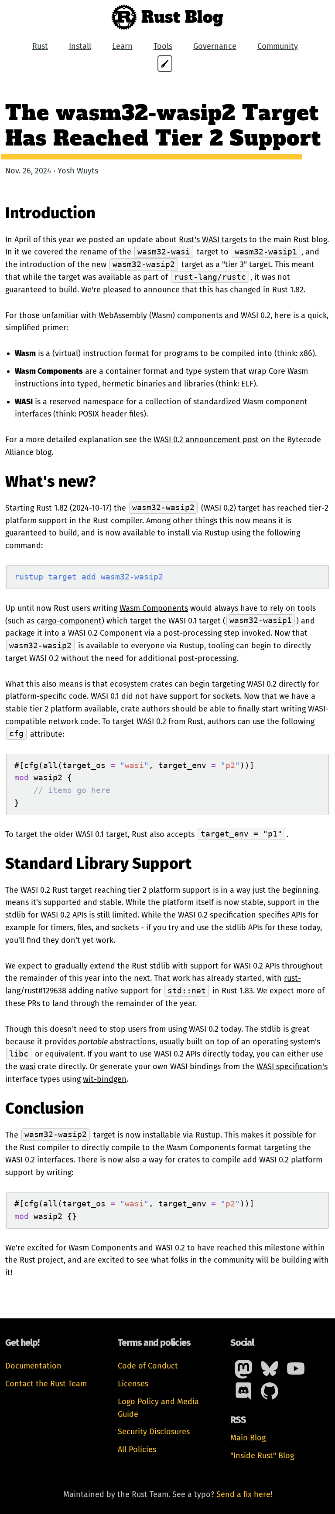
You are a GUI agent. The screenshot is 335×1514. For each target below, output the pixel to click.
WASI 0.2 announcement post (206, 439)
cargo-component (69, 621)
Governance (214, 46)
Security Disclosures (154, 1431)
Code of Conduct (148, 1366)
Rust (40, 46)
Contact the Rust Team (46, 1384)
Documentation (33, 1366)
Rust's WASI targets (213, 239)
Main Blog (248, 1438)
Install (80, 46)
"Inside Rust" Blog (262, 1455)
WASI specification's (292, 1066)
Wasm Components (154, 608)
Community (277, 46)
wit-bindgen (104, 1079)
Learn (122, 46)
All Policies (137, 1449)
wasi (27, 1066)
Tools (163, 46)
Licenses (133, 1384)
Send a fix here (243, 1494)
